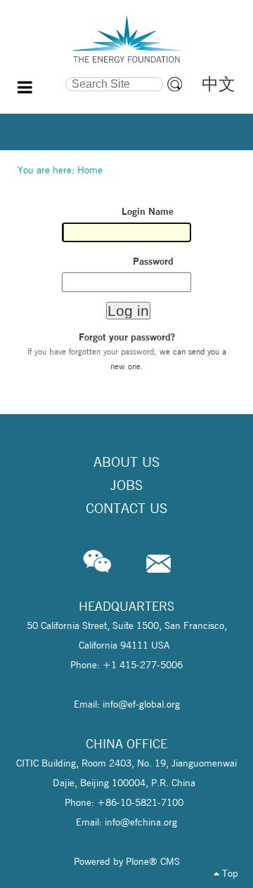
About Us (126, 461)
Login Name (148, 211)
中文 (218, 83)
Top (228, 873)
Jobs (126, 485)
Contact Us (126, 508)
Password (153, 261)
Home (90, 170)
